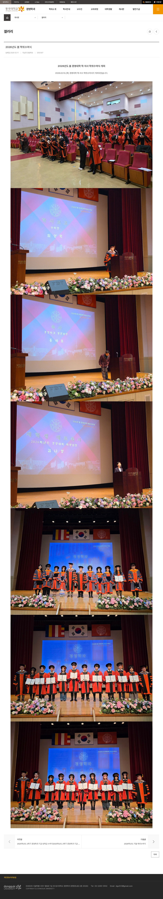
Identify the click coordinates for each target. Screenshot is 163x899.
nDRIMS (27, 2)
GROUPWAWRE (49, 2)
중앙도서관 (73, 2)
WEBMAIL (62, 2)
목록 (155, 854)
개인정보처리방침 (10, 877)
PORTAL (16, 2)
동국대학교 (5, 2)
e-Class (37, 2)
